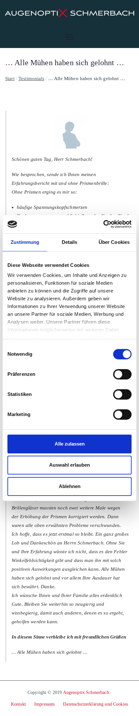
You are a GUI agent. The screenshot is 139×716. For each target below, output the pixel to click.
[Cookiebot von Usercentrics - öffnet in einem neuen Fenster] (103, 224)
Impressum (44, 704)
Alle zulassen (70, 444)
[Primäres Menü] (69, 37)
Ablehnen (69, 486)
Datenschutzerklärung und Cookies (95, 704)
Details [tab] (70, 242)
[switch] (122, 374)
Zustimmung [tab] (25, 242)
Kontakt (18, 704)
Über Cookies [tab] (114, 242)
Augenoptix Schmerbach (86, 692)
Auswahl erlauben (69, 465)
